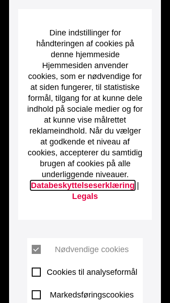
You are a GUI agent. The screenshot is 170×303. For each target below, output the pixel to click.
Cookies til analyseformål (92, 272)
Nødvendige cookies (92, 249)
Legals (85, 196)
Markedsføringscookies (92, 294)
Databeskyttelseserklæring (83, 185)
